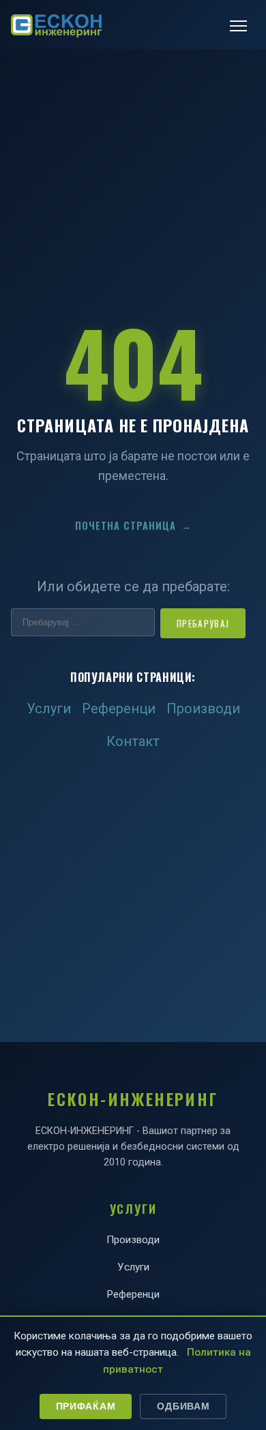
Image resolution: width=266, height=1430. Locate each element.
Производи (203, 708)
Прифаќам (86, 1406)
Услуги (49, 708)
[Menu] (238, 26)
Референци (119, 708)
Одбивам (183, 1406)
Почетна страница (133, 525)
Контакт (133, 741)
